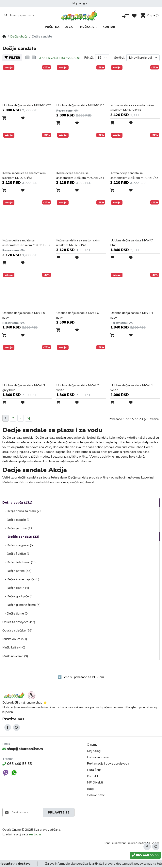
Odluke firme (96, 795)
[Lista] (34, 58)
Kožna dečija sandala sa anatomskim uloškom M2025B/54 (80, 175)
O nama (92, 744)
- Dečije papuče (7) (16, 520)
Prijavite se (59, 812)
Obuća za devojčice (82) (18, 622)
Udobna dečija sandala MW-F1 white (131, 387)
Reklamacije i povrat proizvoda (108, 763)
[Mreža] (27, 58)
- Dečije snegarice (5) (18, 545)
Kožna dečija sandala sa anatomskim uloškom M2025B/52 (26, 242)
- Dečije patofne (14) (18, 528)
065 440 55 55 (19, 763)
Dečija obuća (18, 36)
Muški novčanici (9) (15, 656)
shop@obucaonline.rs (25, 748)
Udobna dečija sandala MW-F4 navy (131, 315)
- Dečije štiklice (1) (16, 554)
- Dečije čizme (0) (15, 613)
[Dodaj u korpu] (8, 118)
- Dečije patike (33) (16, 571)
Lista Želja (94, 770)
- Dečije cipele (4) (15, 588)
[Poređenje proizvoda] (125, 15)
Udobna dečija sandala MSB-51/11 (80, 105)
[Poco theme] (20, 695)
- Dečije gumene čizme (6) (21, 605)
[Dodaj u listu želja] (19, 118)
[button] (79, 3)
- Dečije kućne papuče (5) (20, 579)
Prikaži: (89, 57)
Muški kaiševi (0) (13, 647)
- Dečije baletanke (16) (19, 562)
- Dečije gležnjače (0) (18, 596)
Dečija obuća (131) (17, 502)
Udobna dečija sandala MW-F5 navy (23, 315)
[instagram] (16, 727)
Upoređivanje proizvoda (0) (59, 58)
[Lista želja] (134, 15)
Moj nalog (94, 751)
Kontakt (92, 776)
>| (28, 418)
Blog (90, 789)
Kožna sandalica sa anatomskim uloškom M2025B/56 (24, 175)
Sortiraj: (119, 57)
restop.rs (35, 834)
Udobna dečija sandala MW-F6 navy (77, 315)
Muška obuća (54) (14, 639)
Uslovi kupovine (98, 757)
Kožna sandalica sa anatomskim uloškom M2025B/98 (132, 107)
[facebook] (7, 727)
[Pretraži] (5, 15)
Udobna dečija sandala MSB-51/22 (26, 105)
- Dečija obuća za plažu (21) (22, 511)
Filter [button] (14, 57)
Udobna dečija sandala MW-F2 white (77, 387)
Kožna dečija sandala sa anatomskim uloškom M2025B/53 (134, 175)
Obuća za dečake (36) (17, 630)
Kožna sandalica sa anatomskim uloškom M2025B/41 (78, 242)
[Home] (4, 36)
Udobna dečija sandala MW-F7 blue (131, 242)
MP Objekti (95, 782)
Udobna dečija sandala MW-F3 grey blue (23, 387)
